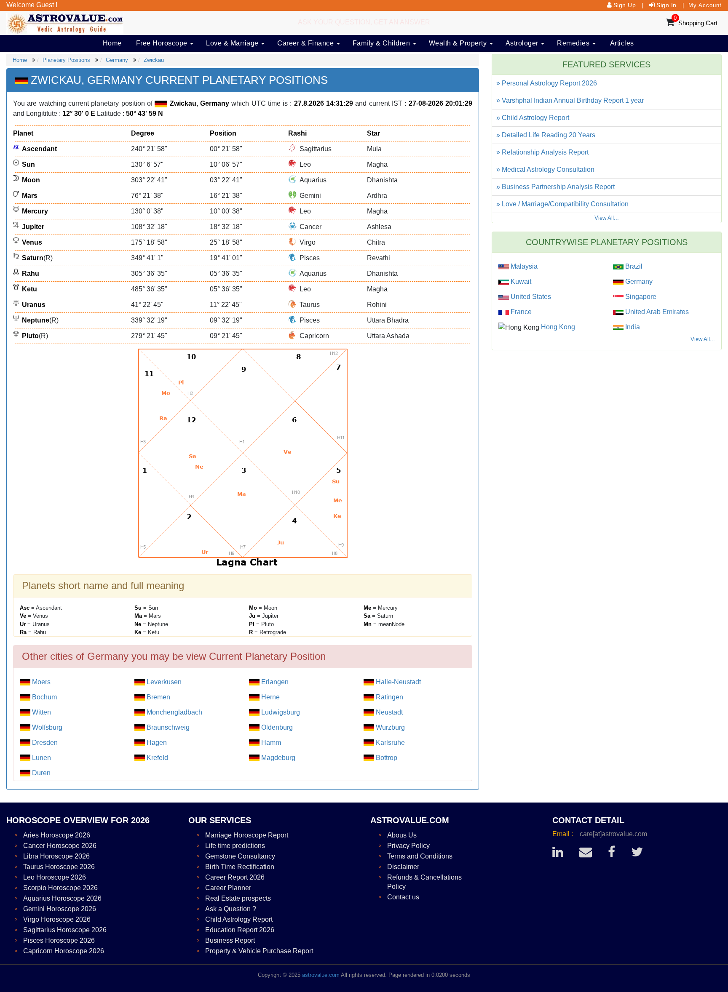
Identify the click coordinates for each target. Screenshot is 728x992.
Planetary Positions (66, 60)
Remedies (574, 43)
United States (530, 296)
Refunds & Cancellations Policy (424, 882)
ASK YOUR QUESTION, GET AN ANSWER (364, 22)
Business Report (230, 940)
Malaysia (523, 266)
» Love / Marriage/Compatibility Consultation (562, 204)
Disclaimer (403, 866)
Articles (622, 43)
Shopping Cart (697, 23)
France (520, 311)
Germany (117, 60)
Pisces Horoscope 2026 (59, 940)
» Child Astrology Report (532, 117)
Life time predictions (235, 845)
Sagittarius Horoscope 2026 (65, 929)
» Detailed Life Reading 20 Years (545, 135)
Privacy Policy (408, 845)
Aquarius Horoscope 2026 (62, 898)
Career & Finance (306, 43)
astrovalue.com (321, 975)
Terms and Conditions (419, 856)
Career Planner (228, 887)
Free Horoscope (163, 43)
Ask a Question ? (230, 908)
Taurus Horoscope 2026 (59, 866)
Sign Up (624, 5)
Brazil (633, 266)
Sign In (666, 5)
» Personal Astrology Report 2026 (546, 83)
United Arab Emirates (656, 311)
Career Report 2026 (235, 877)
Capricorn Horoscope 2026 (63, 951)
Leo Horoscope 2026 (54, 877)
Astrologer (523, 43)
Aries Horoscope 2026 (56, 835)
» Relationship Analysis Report (542, 152)
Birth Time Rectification (239, 866)
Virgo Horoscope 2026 (57, 919)
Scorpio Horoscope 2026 (60, 887)
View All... (606, 218)
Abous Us (402, 835)
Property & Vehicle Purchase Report (259, 951)
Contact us (403, 897)
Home (112, 43)
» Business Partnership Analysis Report (555, 186)
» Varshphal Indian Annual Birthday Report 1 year (570, 100)
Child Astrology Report (239, 919)
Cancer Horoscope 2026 (59, 845)
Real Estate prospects (238, 898)
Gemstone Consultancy (240, 856)
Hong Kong (557, 327)
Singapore (640, 296)
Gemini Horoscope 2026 (59, 908)
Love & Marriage (233, 43)
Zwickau (154, 60)
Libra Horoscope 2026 (56, 856)
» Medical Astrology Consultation (545, 169)
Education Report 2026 (239, 929)
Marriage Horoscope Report (246, 835)
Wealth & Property (459, 43)
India (632, 327)
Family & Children (382, 43)
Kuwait (520, 281)
